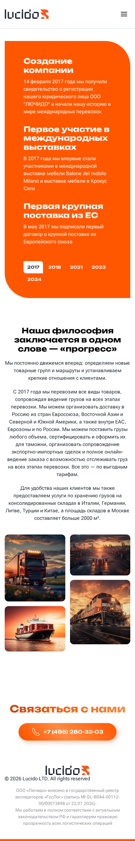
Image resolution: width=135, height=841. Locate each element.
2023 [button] (99, 267)
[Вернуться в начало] (27, 14)
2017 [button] (33, 267)
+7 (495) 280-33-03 (73, 732)
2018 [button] (54, 267)
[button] (124, 14)
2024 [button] (34, 279)
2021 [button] (76, 267)
